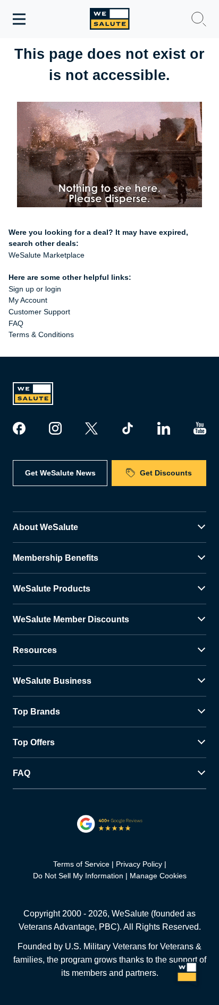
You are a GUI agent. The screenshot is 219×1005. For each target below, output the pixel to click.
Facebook (19, 428)
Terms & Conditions (41, 334)
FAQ (16, 323)
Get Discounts (166, 473)
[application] (187, 973)
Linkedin (163, 428)
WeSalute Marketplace (47, 255)
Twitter (91, 428)
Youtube (199, 428)
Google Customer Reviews (109, 824)
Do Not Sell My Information (78, 875)
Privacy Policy (139, 864)
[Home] (110, 19)
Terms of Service (81, 864)
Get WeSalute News (60, 473)
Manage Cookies (158, 875)
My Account (28, 300)
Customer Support (39, 311)
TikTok (127, 428)
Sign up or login (35, 289)
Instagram (55, 428)
